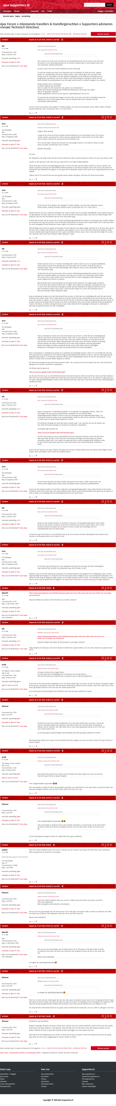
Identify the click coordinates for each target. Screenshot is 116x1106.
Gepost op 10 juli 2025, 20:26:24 (40, 658)
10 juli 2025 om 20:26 (52, 710)
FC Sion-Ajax (22, 66)
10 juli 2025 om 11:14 (53, 668)
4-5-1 (18, 58)
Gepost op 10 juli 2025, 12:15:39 (40, 40)
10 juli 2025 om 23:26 (53, 936)
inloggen (101, 11)
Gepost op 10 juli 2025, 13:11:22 (40, 390)
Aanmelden (4, 1074)
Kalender (3, 1081)
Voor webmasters (47, 1074)
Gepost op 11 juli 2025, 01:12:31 (40, 926)
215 (62, 34)
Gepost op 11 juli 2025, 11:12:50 (40, 971)
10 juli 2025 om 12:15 (51, 194)
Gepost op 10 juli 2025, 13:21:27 (40, 502)
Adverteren (45, 1081)
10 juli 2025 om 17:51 (53, 632)
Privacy (43, 1079)
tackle (4, 665)
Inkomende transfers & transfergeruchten (48, 24)
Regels (17, 16)
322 (82, 34)
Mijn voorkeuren (88, 1084)
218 (70, 34)
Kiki (3, 46)
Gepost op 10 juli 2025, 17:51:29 (40, 588)
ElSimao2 (40, 127)
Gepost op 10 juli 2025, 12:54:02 (40, 314)
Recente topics (8, 16)
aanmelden (109, 11)
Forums (25, 11)
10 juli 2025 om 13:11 (51, 470)
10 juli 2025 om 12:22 (51, 252)
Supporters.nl (88, 1069)
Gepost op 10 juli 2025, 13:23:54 (40, 545)
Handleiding (25, 16)
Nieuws (17, 11)
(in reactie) (55, 40)
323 (85, 34)
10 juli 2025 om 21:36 (53, 761)
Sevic (39, 50)
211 (51, 34)
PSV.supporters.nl (88, 1079)
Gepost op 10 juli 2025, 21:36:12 (40, 700)
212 (54, 34)
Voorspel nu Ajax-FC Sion (11, 62)
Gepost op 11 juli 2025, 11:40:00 (40, 1016)
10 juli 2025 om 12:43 (51, 324)
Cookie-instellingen (89, 1086)
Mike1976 (5, 593)
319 (74, 34)
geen (18, 141)
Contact (44, 1086)
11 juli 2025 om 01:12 (53, 981)
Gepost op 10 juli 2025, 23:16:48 (40, 845)
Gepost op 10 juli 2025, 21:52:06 (40, 751)
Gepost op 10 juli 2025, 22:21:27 (40, 798)
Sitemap (85, 1081)
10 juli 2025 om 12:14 (53, 127)
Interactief (34, 11)
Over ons (45, 1069)
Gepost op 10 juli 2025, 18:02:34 (40, 622)
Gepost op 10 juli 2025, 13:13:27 (40, 460)
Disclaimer (45, 1077)
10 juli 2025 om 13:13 (51, 512)
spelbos (40, 668)
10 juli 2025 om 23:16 (53, 896)
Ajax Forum (8, 24)
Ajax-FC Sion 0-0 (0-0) (10, 685)
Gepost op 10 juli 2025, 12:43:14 (40, 242)
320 (77, 34)
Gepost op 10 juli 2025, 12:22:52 (40, 184)
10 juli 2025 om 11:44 (51, 50)
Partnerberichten (47, 1084)
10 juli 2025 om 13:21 (51, 555)
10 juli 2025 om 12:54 (51, 400)
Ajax (7, 48)
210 (48, 34)
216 (64, 34)
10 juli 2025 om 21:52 (52, 808)
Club (43, 11)
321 (80, 34)
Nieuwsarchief (5, 1086)
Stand (2, 1079)
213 (56, 34)
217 (67, 34)
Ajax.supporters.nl (88, 1074)
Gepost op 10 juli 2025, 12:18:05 (40, 117)
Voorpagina (7, 11)
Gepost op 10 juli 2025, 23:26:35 (40, 886)
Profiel (49, 11)
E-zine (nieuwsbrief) (7, 1084)
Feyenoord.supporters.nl (90, 1077)
